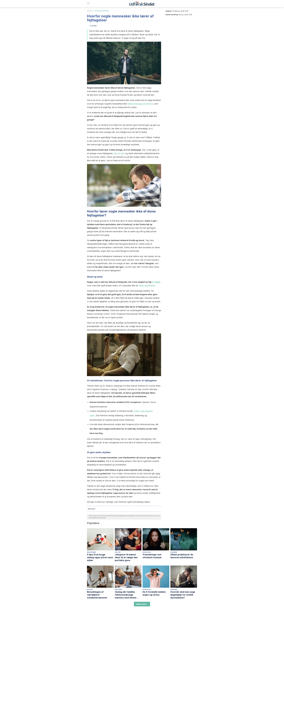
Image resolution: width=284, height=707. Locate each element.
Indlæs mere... (142, 604)
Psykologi (147, 552)
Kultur (117, 552)
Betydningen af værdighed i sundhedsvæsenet (97, 595)
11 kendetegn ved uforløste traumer (152, 556)
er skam (156, 282)
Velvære (90, 11)
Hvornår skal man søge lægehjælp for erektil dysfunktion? (182, 595)
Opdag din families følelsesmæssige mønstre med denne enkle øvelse (125, 595)
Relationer (91, 552)
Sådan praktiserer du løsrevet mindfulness (181, 556)
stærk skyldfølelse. (147, 285)
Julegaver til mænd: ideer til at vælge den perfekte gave (126, 557)
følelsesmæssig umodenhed (140, 104)
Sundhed (173, 589)
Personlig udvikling (101, 11)
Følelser (118, 589)
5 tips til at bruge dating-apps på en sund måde (100, 557)
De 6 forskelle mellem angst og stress (154, 593)
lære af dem (119, 153)
